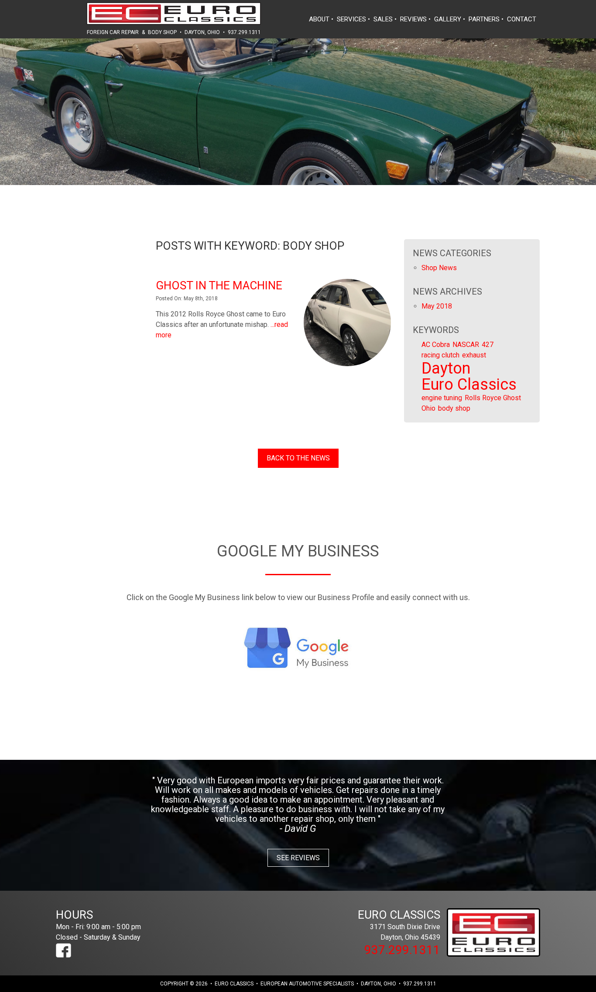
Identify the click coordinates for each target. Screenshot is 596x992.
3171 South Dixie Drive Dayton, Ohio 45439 (399, 924)
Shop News (439, 268)
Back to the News (298, 458)
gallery (447, 19)
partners (484, 19)
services (351, 19)
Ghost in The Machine (219, 285)
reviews (413, 19)
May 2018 (436, 306)
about (319, 19)
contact (521, 19)
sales (383, 19)
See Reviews (298, 858)
